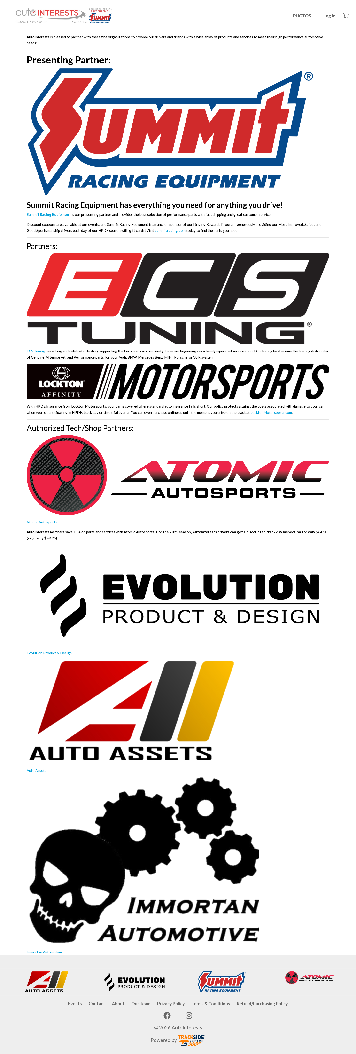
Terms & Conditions (211, 1003)
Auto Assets (36, 770)
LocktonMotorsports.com (271, 412)
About (118, 1003)
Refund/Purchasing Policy (262, 1003)
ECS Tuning (36, 351)
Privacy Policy (171, 1003)
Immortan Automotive (44, 952)
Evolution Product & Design (49, 653)
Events (75, 1003)
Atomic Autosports (42, 522)
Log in (329, 15)
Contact (97, 1003)
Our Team (140, 1003)
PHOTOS (302, 15)
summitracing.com (170, 230)
